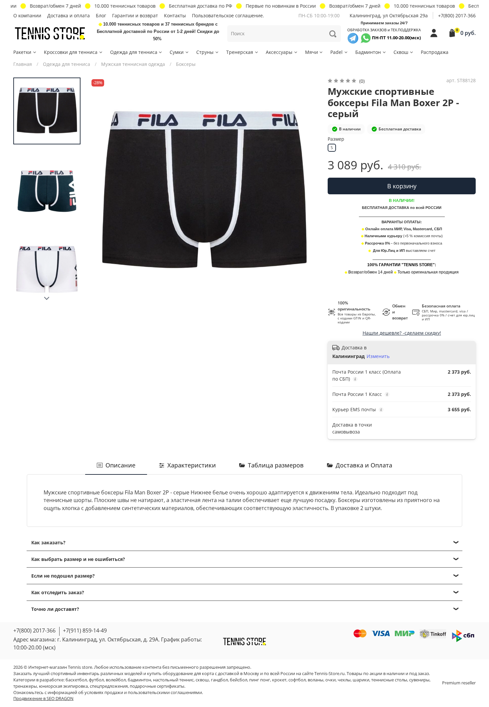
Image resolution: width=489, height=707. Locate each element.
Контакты (175, 15)
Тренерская (239, 52)
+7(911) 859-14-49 (85, 630)
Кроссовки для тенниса (70, 52)
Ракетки (22, 52)
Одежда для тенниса (133, 52)
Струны (205, 52)
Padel (336, 52)
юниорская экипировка (63, 686)
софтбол (297, 680)
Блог (101, 15)
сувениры (419, 680)
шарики (361, 680)
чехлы (344, 680)
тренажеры (25, 686)
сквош (202, 680)
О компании (27, 15)
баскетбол (76, 680)
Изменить (378, 356)
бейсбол (238, 680)
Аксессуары (279, 52)
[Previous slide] (101, 192)
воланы (315, 680)
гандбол (219, 680)
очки (330, 680)
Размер (336, 139)
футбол (96, 680)
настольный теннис (173, 680)
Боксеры (186, 64)
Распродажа (434, 52)
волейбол (116, 680)
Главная (22, 64)
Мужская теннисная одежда (133, 64)
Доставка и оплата (68, 15)
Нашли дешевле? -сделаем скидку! (402, 333)
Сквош (401, 52)
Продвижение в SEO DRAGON (43, 698)
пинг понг (259, 680)
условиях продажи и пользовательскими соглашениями (143, 692)
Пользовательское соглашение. (228, 15)
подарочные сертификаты (157, 686)
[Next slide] (47, 298)
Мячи (311, 52)
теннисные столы (389, 680)
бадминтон (139, 680)
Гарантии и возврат (135, 15)
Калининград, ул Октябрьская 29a (389, 15)
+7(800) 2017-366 (457, 15)
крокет (279, 680)
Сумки (177, 52)
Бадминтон (368, 52)
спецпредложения (109, 686)
